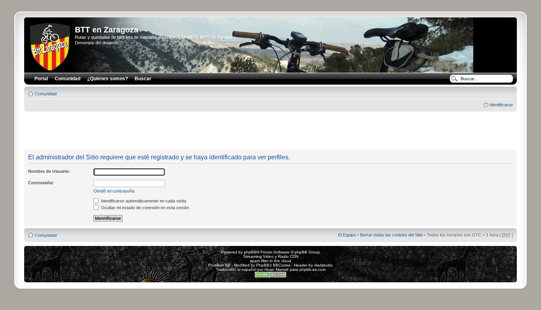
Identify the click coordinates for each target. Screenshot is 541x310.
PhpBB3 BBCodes (273, 265)
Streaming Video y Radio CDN (270, 256)
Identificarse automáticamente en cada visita (143, 200)
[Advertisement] (270, 131)
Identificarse (501, 104)
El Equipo (347, 234)
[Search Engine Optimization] (270, 276)
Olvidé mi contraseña (113, 191)
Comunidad (46, 93)
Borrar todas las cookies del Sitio (391, 234)
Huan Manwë (277, 269)
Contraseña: (41, 182)
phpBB (250, 252)
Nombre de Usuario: (49, 171)
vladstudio (323, 265)
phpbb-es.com (312, 269)
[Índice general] (50, 45)
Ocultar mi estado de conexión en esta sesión (144, 207)
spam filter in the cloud (270, 261)
